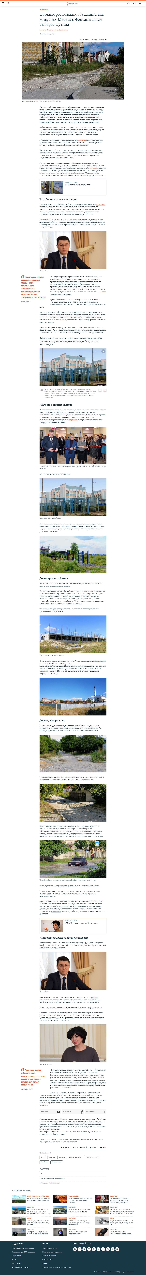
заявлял (103, 292)
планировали (99, 661)
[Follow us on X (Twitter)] (79, 1249)
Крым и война (73, 1196)
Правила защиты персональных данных (56, 1267)
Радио (14, 1259)
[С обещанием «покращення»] (52, 187)
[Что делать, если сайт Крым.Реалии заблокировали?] (102, 1232)
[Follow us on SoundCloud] (103, 1249)
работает (94, 997)
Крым (112, 1218)
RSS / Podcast (16, 1263)
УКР (128, 3)
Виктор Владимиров (61, 30)
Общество (44, 10)
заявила (63, 320)
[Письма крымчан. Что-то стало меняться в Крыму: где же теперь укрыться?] (19, 1221)
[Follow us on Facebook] (75, 1249)
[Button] (85, 39)
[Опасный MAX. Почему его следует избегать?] (60, 1232)
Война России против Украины (38, 1196)
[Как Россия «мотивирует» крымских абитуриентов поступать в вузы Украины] (102, 1199)
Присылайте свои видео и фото (23, 1248)
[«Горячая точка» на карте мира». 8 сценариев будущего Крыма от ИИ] (102, 1221)
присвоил (83, 393)
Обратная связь (47, 1259)
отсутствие (100, 204)
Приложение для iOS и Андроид (23, 1252)
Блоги (29, 1218)
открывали (73, 420)
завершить (44, 671)
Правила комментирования (52, 1252)
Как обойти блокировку (20, 1267)
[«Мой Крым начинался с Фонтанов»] (52, 926)
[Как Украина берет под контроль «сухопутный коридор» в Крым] (19, 1199)
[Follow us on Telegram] (98, 1249)
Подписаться (16, 1256)
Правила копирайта (49, 1256)
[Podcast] (112, 1249)
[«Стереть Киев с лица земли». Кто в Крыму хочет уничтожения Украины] (60, 1199)
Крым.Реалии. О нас (49, 1248)
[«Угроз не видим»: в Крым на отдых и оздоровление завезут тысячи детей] (60, 1221)
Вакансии (45, 1263)
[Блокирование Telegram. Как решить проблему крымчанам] (19, 1232)
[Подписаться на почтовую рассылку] (117, 1249)
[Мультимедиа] (140, 3)
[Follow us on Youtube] (84, 1249)
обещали (93, 168)
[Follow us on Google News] (94, 1249)
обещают (63, 1119)
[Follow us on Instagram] (89, 1249)
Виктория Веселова (46, 30)
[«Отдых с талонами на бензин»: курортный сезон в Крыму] (60, 1210)
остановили (56, 911)
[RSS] (108, 1249)
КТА (134, 3)
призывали (81, 140)
